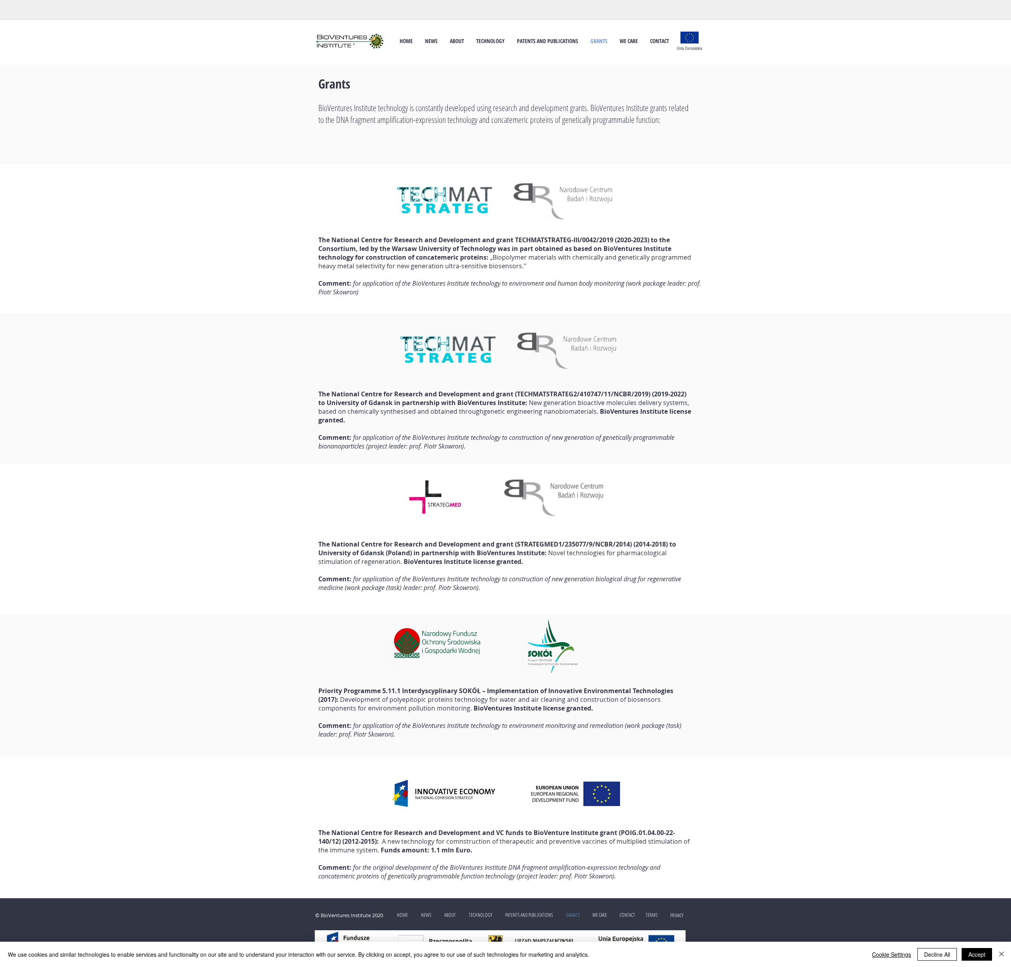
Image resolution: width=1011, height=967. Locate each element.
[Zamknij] (1001, 954)
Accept (976, 954)
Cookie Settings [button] (891, 954)
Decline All (937, 954)
